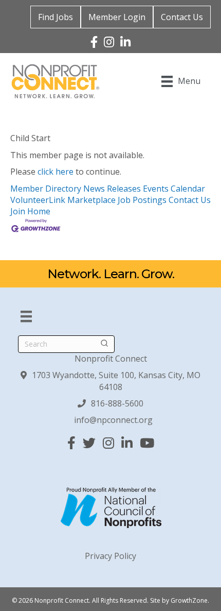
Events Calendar (174, 188)
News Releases (112, 188)
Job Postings (142, 200)
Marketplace (91, 200)
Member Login (116, 17)
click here (55, 171)
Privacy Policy (110, 556)
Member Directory (45, 188)
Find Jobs (55, 17)
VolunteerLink (37, 200)
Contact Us (182, 17)
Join (18, 211)
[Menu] (26, 316)
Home (38, 211)
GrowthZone (189, 600)
